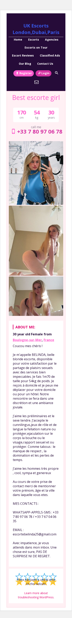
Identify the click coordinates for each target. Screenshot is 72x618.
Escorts (33, 39)
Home (18, 39)
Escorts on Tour (36, 47)
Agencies (51, 39)
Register (25, 73)
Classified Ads (50, 55)
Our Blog (25, 63)
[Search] (56, 73)
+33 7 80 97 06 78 (39, 131)
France (49, 340)
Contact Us (45, 63)
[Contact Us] (36, 82)
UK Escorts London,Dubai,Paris (36, 28)
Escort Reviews (23, 55)
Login (45, 73)
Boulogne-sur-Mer (27, 340)
